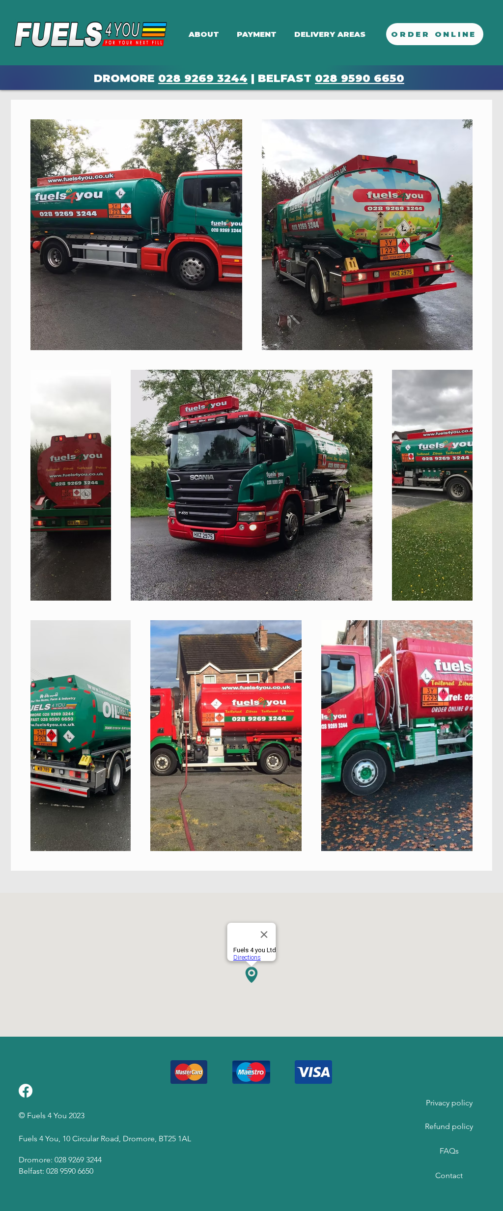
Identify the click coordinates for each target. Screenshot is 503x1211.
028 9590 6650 (359, 78)
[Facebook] (25, 1091)
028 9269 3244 (203, 78)
